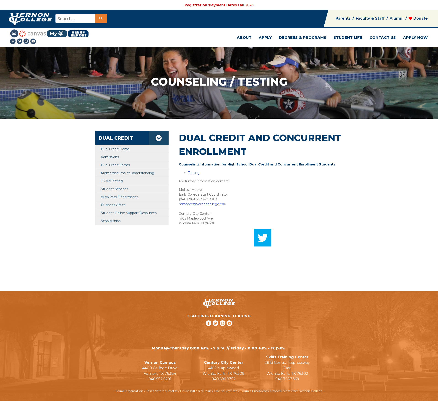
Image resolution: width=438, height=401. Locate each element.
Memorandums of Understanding (127, 173)
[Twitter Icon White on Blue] (262, 238)
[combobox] (80, 18)
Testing (194, 173)
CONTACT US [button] (383, 37)
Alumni (397, 18)
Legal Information (129, 391)
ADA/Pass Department (119, 197)
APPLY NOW (415, 37)
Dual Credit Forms (115, 165)
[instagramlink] (223, 329)
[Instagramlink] (26, 41)
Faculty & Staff (370, 18)
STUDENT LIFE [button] (348, 37)
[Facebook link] (13, 41)
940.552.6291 (160, 379)
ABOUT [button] (244, 37)
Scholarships (110, 221)
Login (244, 391)
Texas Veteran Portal (161, 391)
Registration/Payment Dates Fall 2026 (219, 5)
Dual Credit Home (115, 149)
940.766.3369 (287, 379)
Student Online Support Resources (128, 213)
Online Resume (225, 391)
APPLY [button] (265, 37)
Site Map (204, 391)
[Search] (101, 18)
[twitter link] (216, 329)
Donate (420, 18)
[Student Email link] (14, 33)
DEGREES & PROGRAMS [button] (302, 37)
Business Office (113, 205)
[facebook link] (209, 329)
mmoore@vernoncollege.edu (202, 204)
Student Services (114, 189)
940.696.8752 (224, 379)
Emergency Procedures (269, 391)
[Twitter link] (20, 41)
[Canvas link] (32, 33)
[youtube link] (33, 41)
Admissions (110, 157)
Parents (343, 18)
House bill (187, 391)
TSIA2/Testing (112, 181)
